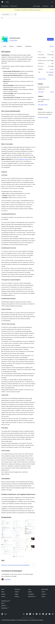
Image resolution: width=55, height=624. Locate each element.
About (2, 589)
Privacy (3, 596)
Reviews (11, 46)
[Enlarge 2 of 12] (10, 528)
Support (52, 46)
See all (52, 91)
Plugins (16, 594)
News (2, 591)
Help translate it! (36, 9)
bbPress (4, 605)
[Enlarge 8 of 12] (22, 551)
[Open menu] (53, 2)
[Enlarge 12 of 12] (33, 546)
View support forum (43, 104)
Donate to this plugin (43, 117)
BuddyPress (5, 608)
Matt (3, 603)
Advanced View (42, 78)
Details (4, 46)
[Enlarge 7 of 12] (22, 541)
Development (28, 46)
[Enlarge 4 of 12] (10, 547)
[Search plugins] (15, 14)
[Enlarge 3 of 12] (10, 538)
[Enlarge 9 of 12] (33, 521)
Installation (19, 46)
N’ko (5, 614)
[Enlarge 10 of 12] (33, 530)
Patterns (17, 596)
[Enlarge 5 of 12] (22, 521)
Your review (41, 91)
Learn (29, 589)
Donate (44, 594)
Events (43, 591)
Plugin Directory (4, 6)
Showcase (17, 589)
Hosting (3, 594)
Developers (31, 594)
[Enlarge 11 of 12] (33, 537)
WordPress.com (5, 601)
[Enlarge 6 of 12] (22, 531)
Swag (44, 596)
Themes (17, 591)
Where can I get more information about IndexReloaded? (15, 565)
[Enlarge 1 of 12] (10, 521)
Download (50, 39)
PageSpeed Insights (23, 159)
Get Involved (45, 589)
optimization (50, 74)
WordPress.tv (32, 596)
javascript (51, 72)
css (47, 72)
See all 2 (52, 69)
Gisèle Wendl (14, 40)
